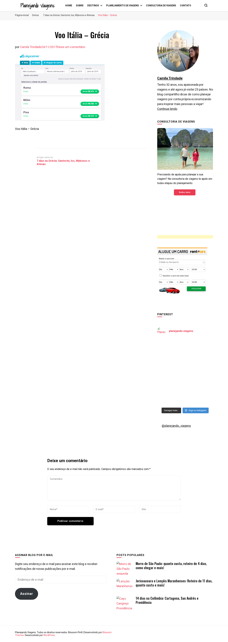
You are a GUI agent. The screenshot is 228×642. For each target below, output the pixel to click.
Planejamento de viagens (122, 5)
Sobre (79, 5)
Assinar (26, 594)
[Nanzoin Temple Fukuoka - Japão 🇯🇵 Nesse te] (199, 380)
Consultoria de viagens (161, 5)
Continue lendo (167, 109)
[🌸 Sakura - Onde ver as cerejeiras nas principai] (170, 346)
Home (68, 5)
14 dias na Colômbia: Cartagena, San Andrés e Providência (167, 600)
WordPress (49, 635)
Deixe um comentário (71, 47)
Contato (185, 5)
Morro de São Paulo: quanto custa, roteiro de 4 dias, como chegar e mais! (171, 565)
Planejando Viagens (37, 5)
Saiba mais (184, 192)
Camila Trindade (30, 47)
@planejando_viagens (176, 425)
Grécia (35, 15)
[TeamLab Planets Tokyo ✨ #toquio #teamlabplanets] (170, 380)
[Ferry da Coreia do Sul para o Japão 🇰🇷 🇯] (170, 363)
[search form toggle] (205, 5)
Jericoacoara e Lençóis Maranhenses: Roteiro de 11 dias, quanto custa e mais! (174, 582)
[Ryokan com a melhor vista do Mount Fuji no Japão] (199, 363)
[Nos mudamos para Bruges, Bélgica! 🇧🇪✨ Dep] (199, 346)
